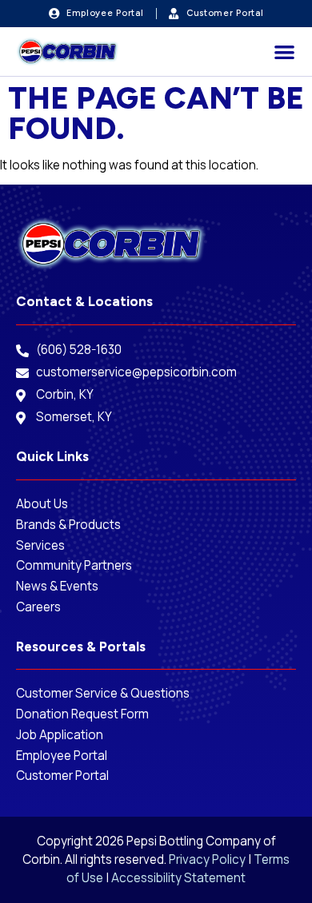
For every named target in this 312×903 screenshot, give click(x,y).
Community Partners (74, 566)
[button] (285, 51)
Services (40, 546)
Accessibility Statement (178, 877)
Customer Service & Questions (103, 694)
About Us (42, 504)
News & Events (57, 587)
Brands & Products (68, 525)
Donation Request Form (83, 714)
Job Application (59, 735)
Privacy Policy (207, 859)
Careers (38, 607)
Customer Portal (62, 776)
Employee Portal (63, 756)
